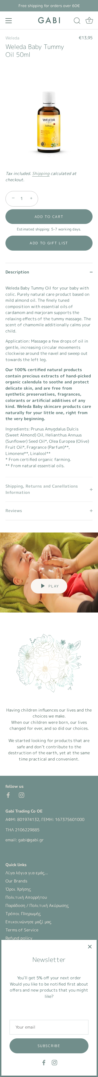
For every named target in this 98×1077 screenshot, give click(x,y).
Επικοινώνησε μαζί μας (28, 922)
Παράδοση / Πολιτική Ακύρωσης (37, 905)
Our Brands (16, 881)
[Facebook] (44, 1062)
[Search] (77, 21)
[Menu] (9, 21)
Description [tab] (17, 272)
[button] (49, 243)
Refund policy (18, 938)
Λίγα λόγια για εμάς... (26, 873)
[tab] (49, 379)
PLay (53, 586)
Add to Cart (49, 216)
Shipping (41, 173)
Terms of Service (21, 930)
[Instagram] (54, 1062)
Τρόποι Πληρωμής (23, 913)
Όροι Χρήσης (18, 889)
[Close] (90, 947)
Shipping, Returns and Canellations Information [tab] (41, 489)
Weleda (12, 38)
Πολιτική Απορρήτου (26, 897)
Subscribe (49, 1045)
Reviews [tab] (13, 510)
